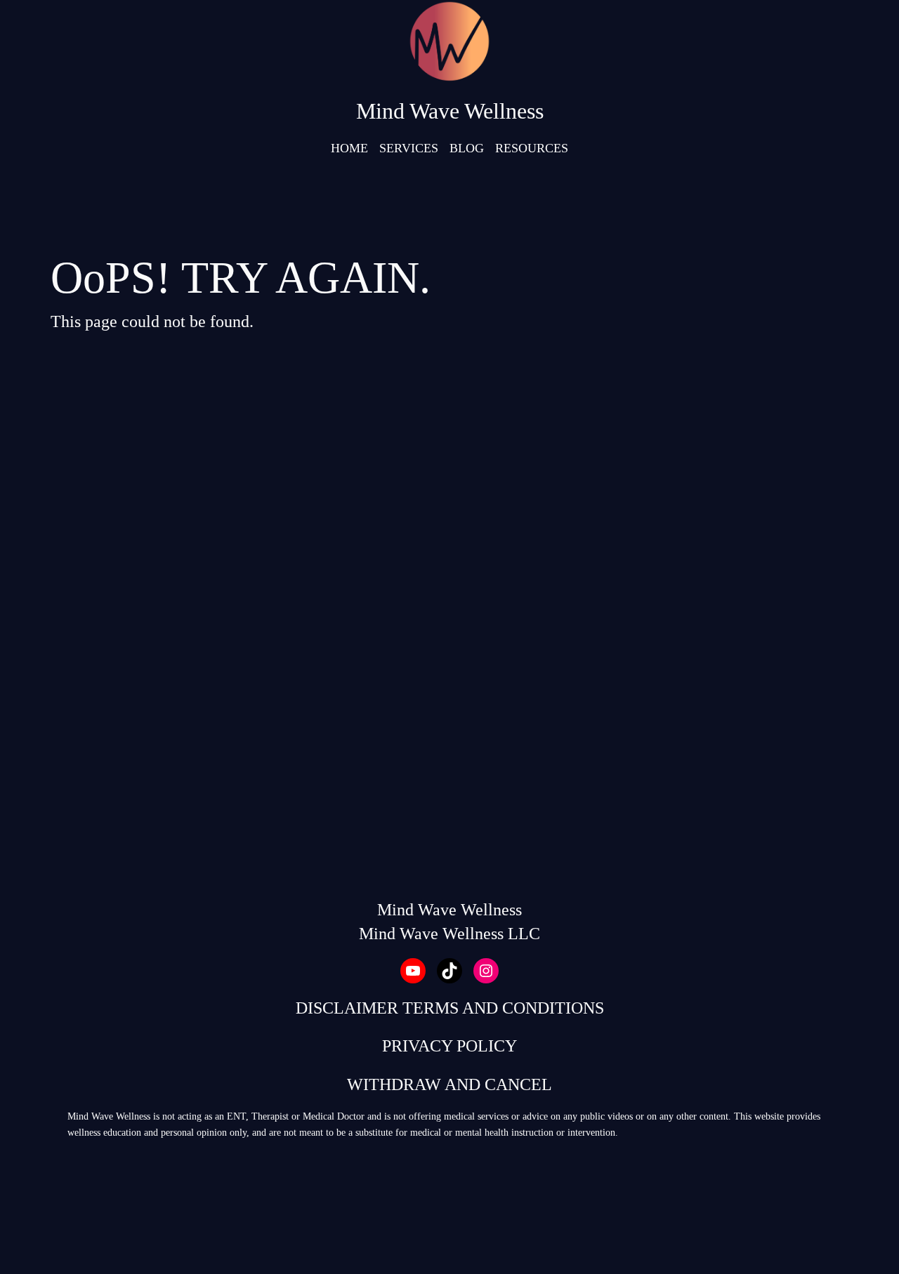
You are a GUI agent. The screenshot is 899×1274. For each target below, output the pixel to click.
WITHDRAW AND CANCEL (449, 1084)
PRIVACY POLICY (449, 1046)
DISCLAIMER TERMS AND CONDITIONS (450, 1008)
